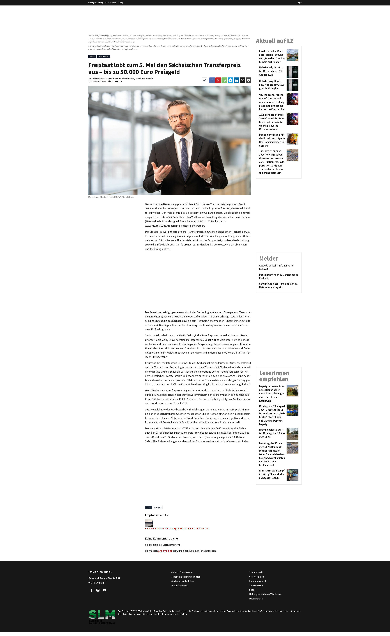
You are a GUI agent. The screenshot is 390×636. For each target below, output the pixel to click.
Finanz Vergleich (257, 580)
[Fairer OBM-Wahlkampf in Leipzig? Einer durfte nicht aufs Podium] (291, 475)
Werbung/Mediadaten (182, 580)
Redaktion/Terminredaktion (185, 576)
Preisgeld (157, 507)
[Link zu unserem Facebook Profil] (91, 590)
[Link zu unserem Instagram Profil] (98, 590)
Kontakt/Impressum (182, 572)
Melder (92, 56)
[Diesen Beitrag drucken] (248, 80)
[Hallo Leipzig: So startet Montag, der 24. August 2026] (291, 434)
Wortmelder (104, 56)
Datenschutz (256, 598)
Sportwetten (256, 585)
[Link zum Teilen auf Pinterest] (218, 80)
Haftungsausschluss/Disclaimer (265, 594)
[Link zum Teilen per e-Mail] (242, 80)
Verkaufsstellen (179, 585)
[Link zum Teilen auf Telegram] (230, 80)
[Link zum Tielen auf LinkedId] (236, 80)
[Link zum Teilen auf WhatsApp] (224, 80)
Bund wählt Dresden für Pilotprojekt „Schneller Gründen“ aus (177, 528)
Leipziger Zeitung (95, 3)
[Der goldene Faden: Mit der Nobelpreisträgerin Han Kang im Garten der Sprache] (291, 140)
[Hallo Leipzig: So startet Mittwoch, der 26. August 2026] (291, 72)
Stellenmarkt (111, 3)
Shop (121, 3)
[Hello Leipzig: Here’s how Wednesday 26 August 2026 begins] (291, 85)
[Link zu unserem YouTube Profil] (104, 590)
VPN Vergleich (256, 576)
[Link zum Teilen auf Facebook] (212, 80)
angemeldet (165, 550)
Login (299, 3)
